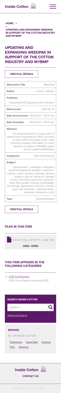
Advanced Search (17, 315)
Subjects (23, 347)
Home (9, 23)
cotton (20, 173)
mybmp (11, 173)
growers (29, 173)
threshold (24, 179)
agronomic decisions (42, 179)
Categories (16, 342)
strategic (40, 173)
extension (48, 170)
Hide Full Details (21, 74)
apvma (28, 176)
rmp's (51, 192)
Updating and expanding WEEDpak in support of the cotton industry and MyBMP (30, 33)
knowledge (13, 186)
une (21, 189)
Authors (46, 342)
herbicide (29, 192)
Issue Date (32, 342)
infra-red (39, 186)
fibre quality (22, 182)
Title (12, 347)
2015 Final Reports (44, 156)
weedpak (36, 167)
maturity (34, 182)
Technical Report (45, 199)
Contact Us (30, 376)
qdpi (14, 189)
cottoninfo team (45, 189)
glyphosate (27, 186)
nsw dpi (49, 186)
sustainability (47, 182)
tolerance (39, 176)
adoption (36, 170)
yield (12, 182)
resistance (41, 192)
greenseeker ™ (21, 167)
